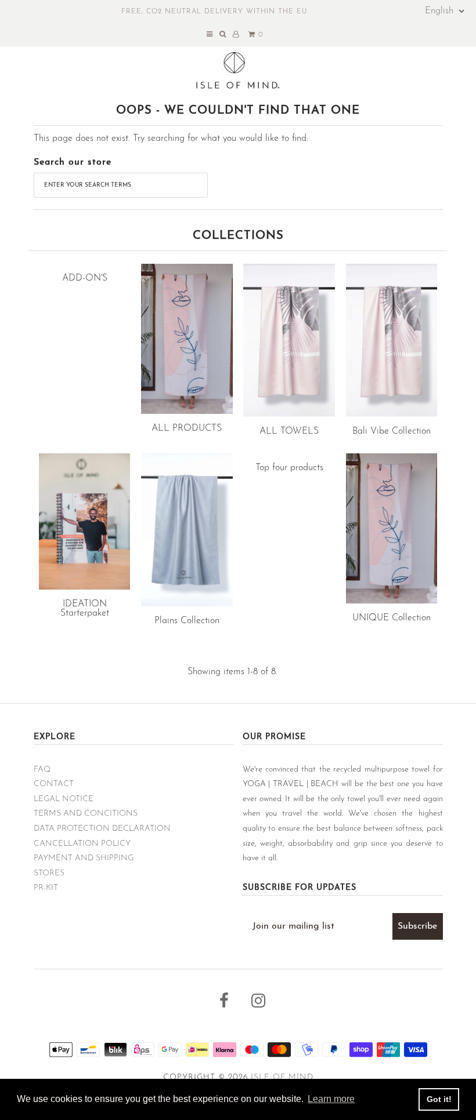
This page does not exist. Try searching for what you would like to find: (171, 138)
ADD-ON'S (84, 278)
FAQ (42, 769)
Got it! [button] (439, 1099)
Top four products (289, 467)
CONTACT (54, 784)
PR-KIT (46, 887)
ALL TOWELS (289, 431)
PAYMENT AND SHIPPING (84, 858)
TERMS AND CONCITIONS (86, 813)
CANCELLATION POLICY (82, 843)
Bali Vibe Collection (391, 431)
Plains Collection (186, 621)
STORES (49, 873)
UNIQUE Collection (391, 618)
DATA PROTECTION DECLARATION (102, 828)
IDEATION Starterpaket (84, 608)
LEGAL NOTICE (63, 799)
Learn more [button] (331, 1099)
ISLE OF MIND (282, 1077)
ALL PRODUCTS (187, 428)
